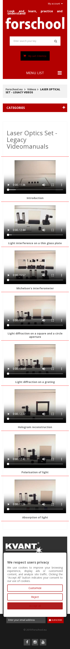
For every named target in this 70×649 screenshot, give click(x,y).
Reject (35, 597)
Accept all (35, 606)
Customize (35, 588)
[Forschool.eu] (35, 23)
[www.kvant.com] (24, 547)
